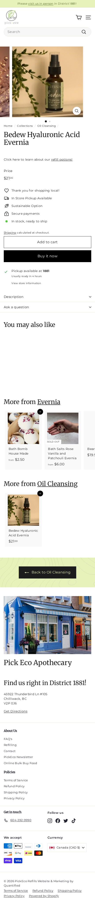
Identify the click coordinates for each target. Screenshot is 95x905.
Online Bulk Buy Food (20, 763)
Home (8, 125)
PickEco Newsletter (18, 757)
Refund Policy (14, 786)
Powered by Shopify (44, 896)
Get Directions (15, 711)
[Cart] (79, 17)
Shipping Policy (16, 792)
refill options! (62, 159)
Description (13, 297)
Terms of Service (16, 780)
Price (8, 171)
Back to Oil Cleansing (51, 572)
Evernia (48, 402)
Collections (25, 125)
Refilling (10, 745)
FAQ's (8, 739)
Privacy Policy (14, 798)
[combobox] (47, 31)
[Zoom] (76, 111)
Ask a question (16, 307)
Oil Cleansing (46, 125)
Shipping (10, 232)
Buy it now (47, 256)
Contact (9, 751)
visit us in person (40, 3)
